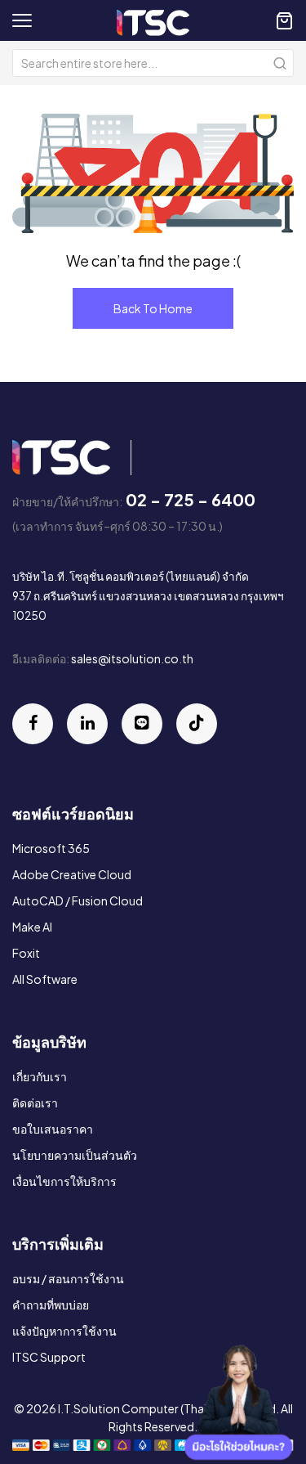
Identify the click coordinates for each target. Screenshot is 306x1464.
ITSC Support (49, 1356)
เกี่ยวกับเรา (39, 1076)
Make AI (32, 926)
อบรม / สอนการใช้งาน (68, 1278)
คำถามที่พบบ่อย (50, 1304)
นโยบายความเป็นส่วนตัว (74, 1154)
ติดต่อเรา (35, 1102)
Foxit (26, 952)
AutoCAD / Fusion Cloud (77, 900)
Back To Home (153, 308)
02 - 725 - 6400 (190, 499)
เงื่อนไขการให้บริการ (64, 1181)
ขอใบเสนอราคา (52, 1128)
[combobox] (153, 63)
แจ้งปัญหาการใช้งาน (64, 1330)
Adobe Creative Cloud (71, 874)
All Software (45, 979)
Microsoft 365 (51, 848)
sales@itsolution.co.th (132, 658)
